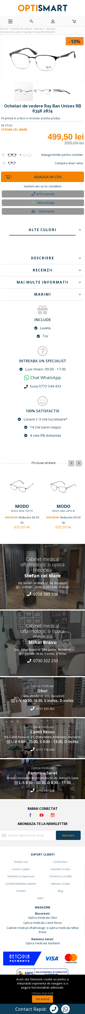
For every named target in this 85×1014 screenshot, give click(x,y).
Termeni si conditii (60, 876)
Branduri (39, 28)
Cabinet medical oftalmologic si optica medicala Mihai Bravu (42, 930)
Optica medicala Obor (42, 917)
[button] (42, 58)
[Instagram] (52, 814)
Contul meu (60, 862)
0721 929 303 (44, 709)
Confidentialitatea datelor (20, 883)
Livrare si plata (21, 869)
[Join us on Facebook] (30, 814)
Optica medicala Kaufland (43, 943)
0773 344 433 (45, 194)
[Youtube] (41, 814)
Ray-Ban (51, 28)
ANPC (40, 898)
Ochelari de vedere (21, 28)
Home (4, 28)
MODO (22, 506)
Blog (60, 891)
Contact (21, 891)
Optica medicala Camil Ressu (42, 923)
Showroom (46, 211)
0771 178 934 (44, 750)
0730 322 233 (45, 660)
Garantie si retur (60, 869)
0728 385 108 (45, 594)
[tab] (42, 229)
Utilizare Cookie (60, 883)
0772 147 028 (44, 791)
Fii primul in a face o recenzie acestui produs (30, 118)
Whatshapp (45, 203)
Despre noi (21, 862)
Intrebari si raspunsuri (20, 876)
